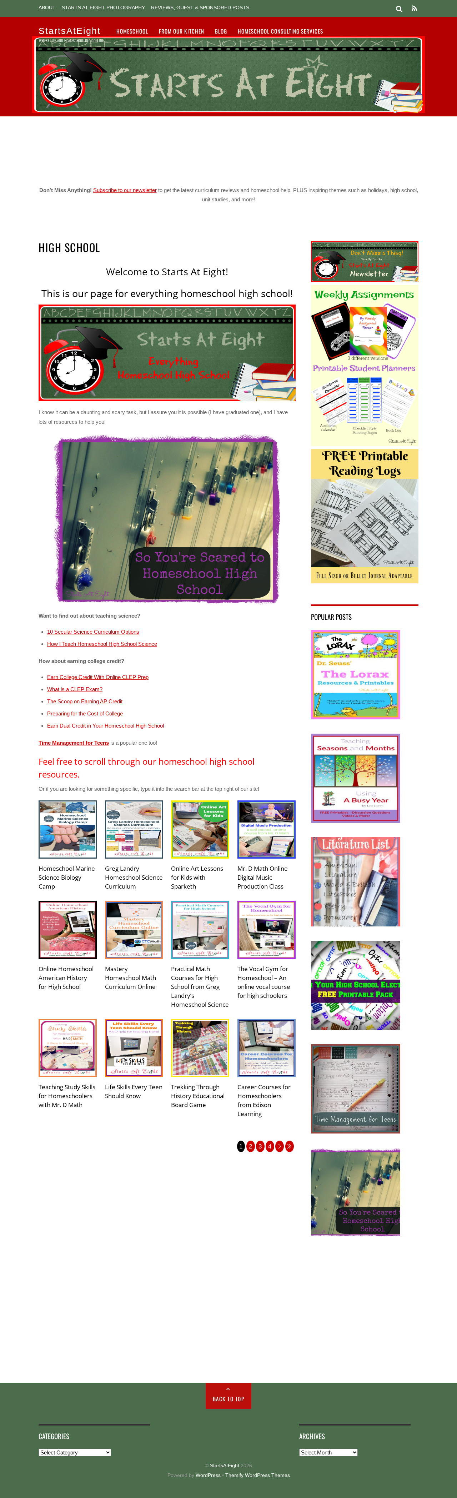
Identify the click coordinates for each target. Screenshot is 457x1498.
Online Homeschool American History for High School (66, 978)
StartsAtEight (224, 1465)
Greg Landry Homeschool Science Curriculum (134, 877)
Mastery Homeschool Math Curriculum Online (130, 978)
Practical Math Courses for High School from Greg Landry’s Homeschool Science (200, 987)
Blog (221, 31)
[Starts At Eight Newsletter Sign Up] (364, 280)
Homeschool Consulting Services (280, 31)
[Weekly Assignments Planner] (364, 444)
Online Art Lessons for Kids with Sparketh (197, 877)
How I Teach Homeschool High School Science (102, 644)
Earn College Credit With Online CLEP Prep (98, 677)
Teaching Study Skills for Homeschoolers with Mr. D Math (67, 1096)
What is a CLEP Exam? (74, 689)
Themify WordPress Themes (257, 1475)
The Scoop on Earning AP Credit (84, 701)
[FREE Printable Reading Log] (364, 581)
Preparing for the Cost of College (85, 713)
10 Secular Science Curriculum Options (93, 632)
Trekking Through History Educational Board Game (198, 1096)
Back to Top (229, 1399)
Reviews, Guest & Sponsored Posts (200, 7)
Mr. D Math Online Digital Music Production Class (262, 877)
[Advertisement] (228, 148)
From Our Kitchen (181, 31)
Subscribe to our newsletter (125, 190)
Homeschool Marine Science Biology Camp (67, 877)
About (47, 7)
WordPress (208, 1475)
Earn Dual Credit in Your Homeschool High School (105, 726)
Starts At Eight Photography (103, 7)
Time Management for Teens (74, 743)
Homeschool (132, 31)
